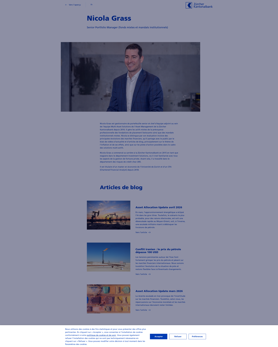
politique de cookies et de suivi (101, 335)
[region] (139, 336)
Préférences (197, 336)
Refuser (177, 336)
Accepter (159, 336)
